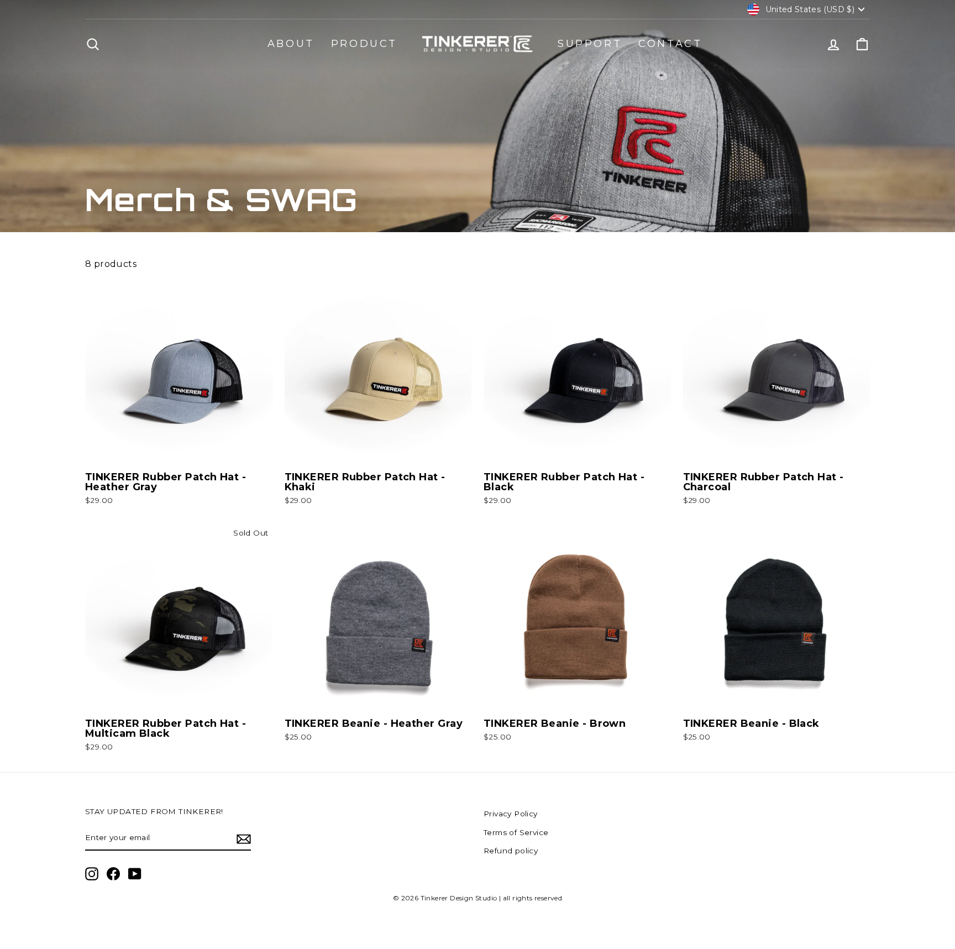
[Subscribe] (244, 838)
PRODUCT (364, 44)
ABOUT (290, 44)
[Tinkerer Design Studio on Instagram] (91, 873)
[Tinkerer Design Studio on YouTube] (134, 873)
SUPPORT (590, 44)
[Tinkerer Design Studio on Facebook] (113, 873)
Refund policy (511, 850)
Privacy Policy (511, 813)
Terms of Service (516, 832)
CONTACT (670, 44)
